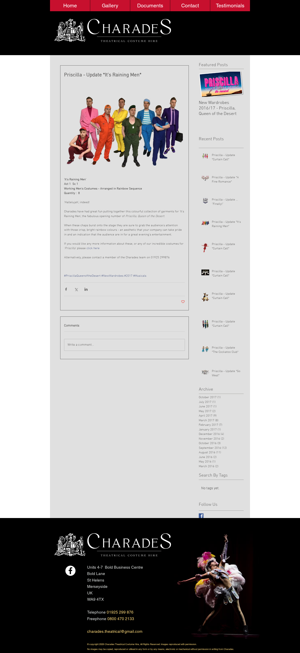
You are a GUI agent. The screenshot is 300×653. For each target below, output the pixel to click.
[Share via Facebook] (66, 289)
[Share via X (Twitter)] (76, 289)
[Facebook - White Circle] (70, 571)
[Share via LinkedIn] (86, 289)
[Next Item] (237, 84)
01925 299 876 (120, 612)
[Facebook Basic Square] (201, 515)
